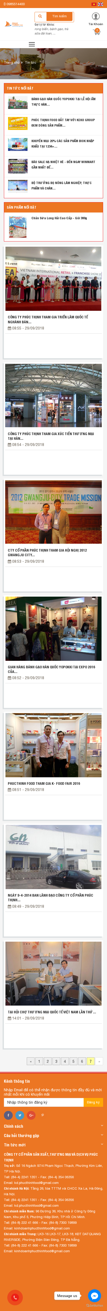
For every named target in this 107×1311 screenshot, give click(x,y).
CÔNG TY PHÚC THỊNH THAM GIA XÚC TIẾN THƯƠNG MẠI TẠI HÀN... (51, 436)
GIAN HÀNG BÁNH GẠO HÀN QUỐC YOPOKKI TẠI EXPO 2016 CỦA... (51, 669)
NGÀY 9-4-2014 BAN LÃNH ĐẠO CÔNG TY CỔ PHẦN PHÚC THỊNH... (50, 897)
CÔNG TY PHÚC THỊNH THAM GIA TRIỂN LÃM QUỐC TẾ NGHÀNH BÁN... (48, 319)
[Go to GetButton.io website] (94, 1305)
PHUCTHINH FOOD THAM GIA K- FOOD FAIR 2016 (44, 783)
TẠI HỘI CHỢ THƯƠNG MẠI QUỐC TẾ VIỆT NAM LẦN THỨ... (52, 1012)
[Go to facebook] (94, 1295)
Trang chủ (11, 62)
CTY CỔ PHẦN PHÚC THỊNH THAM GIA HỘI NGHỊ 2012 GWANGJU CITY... (47, 552)
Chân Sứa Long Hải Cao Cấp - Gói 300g (59, 218)
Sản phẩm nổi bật (21, 207)
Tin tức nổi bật (20, 88)
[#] (18, 226)
